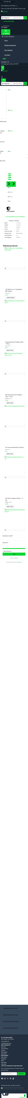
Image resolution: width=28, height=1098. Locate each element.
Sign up (20, 562)
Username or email (10, 536)
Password (8, 542)
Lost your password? (14, 557)
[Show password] (14, 548)
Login (14, 554)
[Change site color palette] (5, 1094)
